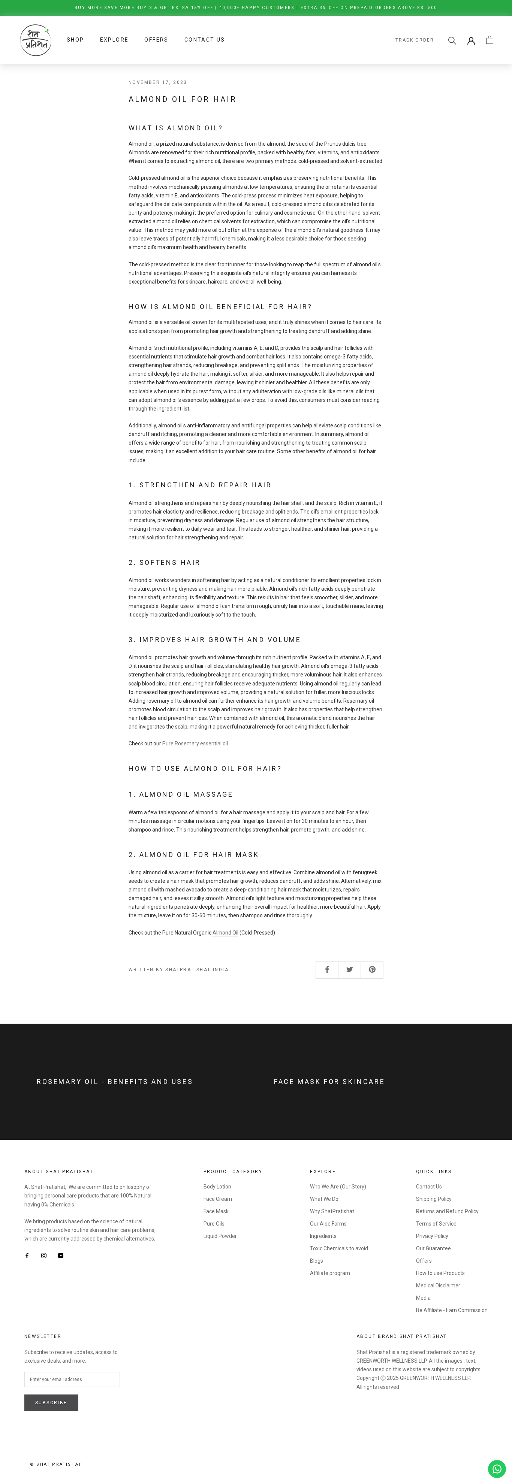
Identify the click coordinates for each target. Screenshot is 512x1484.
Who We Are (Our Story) (338, 1187)
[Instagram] (43, 1255)
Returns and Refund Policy (447, 1211)
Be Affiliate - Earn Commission (452, 1310)
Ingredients (323, 1236)
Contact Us (204, 40)
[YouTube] (60, 1255)
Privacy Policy (432, 1236)
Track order (414, 40)
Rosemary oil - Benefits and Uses (115, 1081)
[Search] (452, 40)
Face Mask (216, 1211)
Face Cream (218, 1199)
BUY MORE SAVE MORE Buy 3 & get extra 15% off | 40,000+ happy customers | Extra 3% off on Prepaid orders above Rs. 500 (256, 7)
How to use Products (440, 1273)
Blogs (316, 1261)
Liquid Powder (220, 1236)
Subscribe (51, 1402)
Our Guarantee (433, 1248)
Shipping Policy (434, 1199)
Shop (75, 40)
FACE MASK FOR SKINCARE (329, 1081)
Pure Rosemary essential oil (195, 743)
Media (423, 1298)
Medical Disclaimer (438, 1285)
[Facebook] (27, 1255)
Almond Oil (225, 933)
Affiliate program (330, 1273)
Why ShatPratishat (332, 1211)
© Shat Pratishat (56, 1464)
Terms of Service (436, 1224)
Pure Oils (214, 1224)
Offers (156, 40)
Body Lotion (217, 1187)
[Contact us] (497, 1469)
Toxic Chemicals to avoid (339, 1248)
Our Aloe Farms (328, 1224)
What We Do (324, 1199)
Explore (114, 40)
